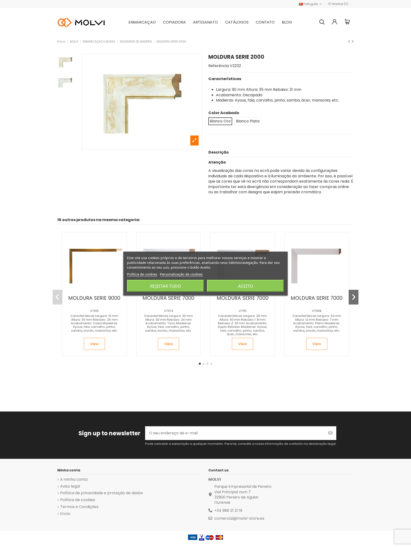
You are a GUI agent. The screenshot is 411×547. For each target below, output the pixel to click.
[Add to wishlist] (90, 291)
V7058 (316, 311)
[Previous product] (349, 41)
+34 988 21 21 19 (228, 510)
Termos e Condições (79, 506)
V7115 (242, 311)
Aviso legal (70, 486)
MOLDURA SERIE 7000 (168, 298)
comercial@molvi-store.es (239, 518)
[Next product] (352, 41)
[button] (200, 364)
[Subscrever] (330, 433)
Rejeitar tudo (165, 286)
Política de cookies (77, 500)
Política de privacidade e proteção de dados (101, 493)
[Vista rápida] (98, 291)
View (94, 344)
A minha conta (74, 479)
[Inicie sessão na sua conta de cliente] (334, 22)
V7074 (168, 311)
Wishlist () (340, 4)
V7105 (94, 311)
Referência (218, 65)
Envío (65, 513)
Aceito (245, 286)
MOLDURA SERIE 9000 (94, 298)
